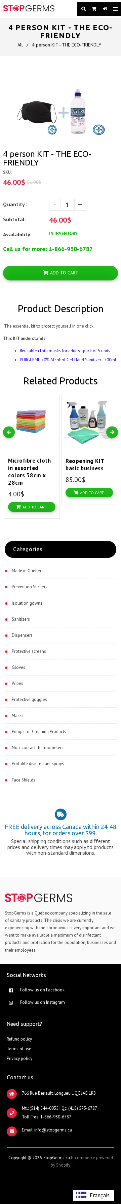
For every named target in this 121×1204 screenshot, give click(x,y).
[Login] (103, 9)
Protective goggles (29, 699)
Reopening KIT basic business (85, 464)
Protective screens (29, 651)
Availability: (17, 234)
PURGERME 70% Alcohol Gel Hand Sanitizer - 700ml (68, 360)
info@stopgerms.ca (53, 1130)
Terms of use (19, 1049)
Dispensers (22, 635)
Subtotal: (15, 219)
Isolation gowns (27, 603)
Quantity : (15, 204)
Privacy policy (19, 1058)
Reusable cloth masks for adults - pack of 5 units (65, 351)
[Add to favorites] (53, 401)
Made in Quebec (27, 571)
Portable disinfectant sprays (38, 763)
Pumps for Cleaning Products (39, 731)
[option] (93, 1195)
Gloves (18, 667)
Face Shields (23, 780)
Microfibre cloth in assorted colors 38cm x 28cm (29, 471)
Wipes (17, 683)
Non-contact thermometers (38, 747)
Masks (18, 715)
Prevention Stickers (29, 587)
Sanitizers (21, 619)
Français (100, 1195)
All (20, 45)
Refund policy (19, 1039)
